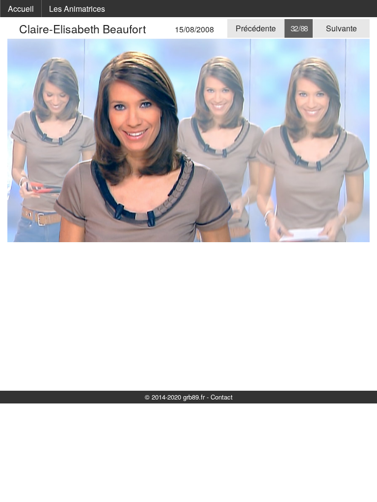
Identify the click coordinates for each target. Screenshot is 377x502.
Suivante (341, 28)
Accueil (21, 8)
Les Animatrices (77, 8)
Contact (222, 397)
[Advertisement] (188, 315)
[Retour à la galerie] (13, 29)
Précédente (256, 28)
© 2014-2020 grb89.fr (175, 397)
